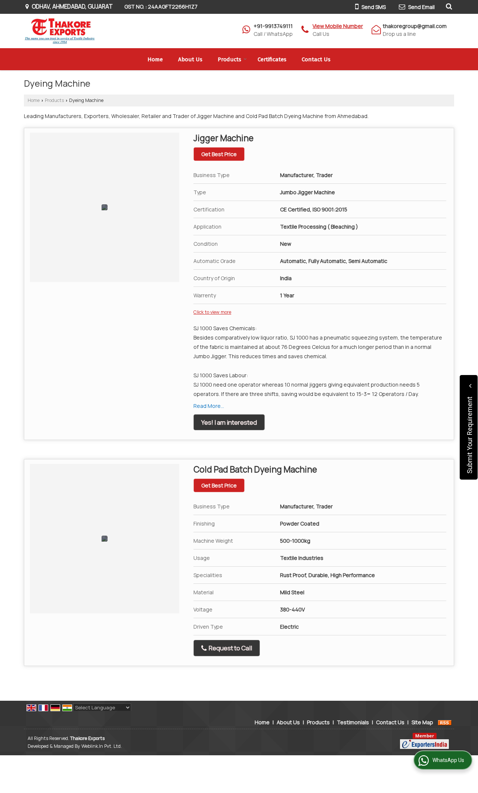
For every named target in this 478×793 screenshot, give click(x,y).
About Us (190, 59)
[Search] (448, 6)
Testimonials (353, 722)
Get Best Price (219, 154)
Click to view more (212, 312)
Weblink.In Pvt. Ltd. (101, 746)
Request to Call (230, 648)
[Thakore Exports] (60, 31)
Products (229, 59)
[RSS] (444, 722)
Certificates (272, 59)
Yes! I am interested (229, 422)
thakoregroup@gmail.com (415, 26)
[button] (338, 26)
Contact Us (316, 59)
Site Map (422, 722)
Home (155, 59)
